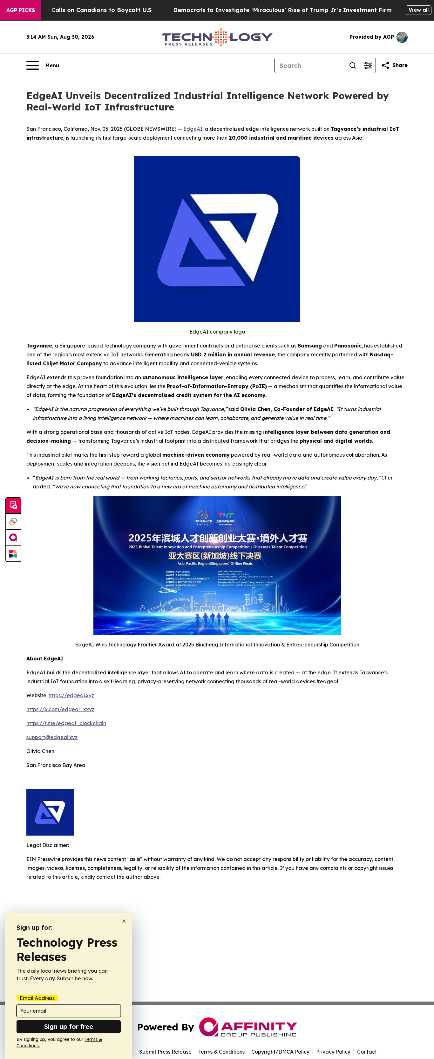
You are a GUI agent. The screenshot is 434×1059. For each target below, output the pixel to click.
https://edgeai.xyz (71, 695)
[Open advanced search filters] (368, 65)
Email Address (37, 998)
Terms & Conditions (221, 1052)
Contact (367, 1052)
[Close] (124, 921)
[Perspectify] (13, 522)
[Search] (352, 65)
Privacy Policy (333, 1052)
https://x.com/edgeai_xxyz (60, 709)
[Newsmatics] (13, 553)
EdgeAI (192, 129)
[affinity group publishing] (13, 538)
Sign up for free (68, 1026)
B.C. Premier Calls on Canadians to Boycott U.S (83, 10)
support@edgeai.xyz (52, 737)
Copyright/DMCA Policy (280, 1052)
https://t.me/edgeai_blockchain (66, 723)
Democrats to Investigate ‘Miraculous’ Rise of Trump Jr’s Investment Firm (282, 10)
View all (419, 10)
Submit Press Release (165, 1052)
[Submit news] (13, 506)
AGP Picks (20, 10)
